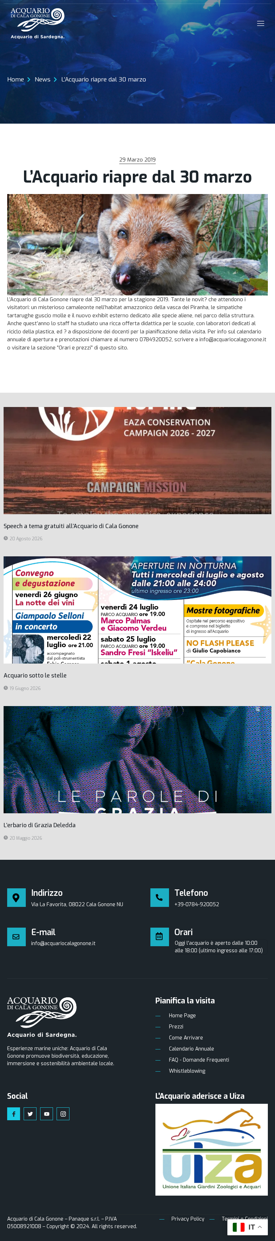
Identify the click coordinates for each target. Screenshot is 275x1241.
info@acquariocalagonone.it (63, 943)
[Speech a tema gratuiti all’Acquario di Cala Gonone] (137, 460)
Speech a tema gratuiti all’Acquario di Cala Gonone (71, 526)
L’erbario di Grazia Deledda (40, 825)
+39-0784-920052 (196, 904)
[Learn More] (162, 897)
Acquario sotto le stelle (35, 675)
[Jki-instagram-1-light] (63, 1113)
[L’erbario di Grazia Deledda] (137, 759)
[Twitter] (30, 1113)
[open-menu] (259, 23)
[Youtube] (46, 1113)
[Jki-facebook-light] (13, 1113)
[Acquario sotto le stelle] (137, 610)
